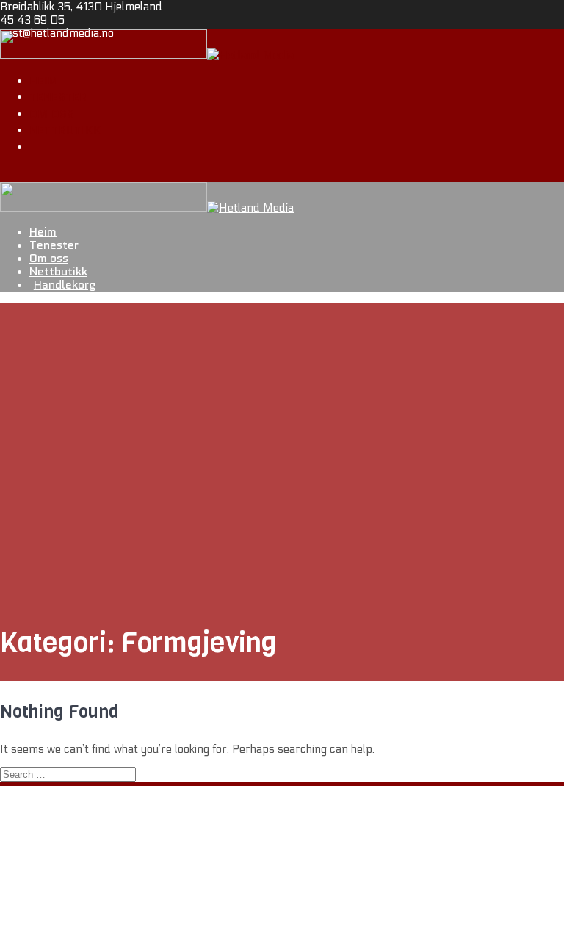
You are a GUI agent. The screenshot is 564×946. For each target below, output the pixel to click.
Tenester (58, 97)
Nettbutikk (65, 130)
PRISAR (49, 906)
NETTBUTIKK (63, 893)
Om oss (51, 113)
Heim (43, 80)
